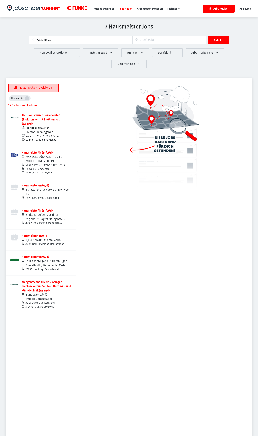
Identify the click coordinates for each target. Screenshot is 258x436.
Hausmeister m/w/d (34, 235)
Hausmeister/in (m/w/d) (37, 210)
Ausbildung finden (104, 8)
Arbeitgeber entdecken (150, 8)
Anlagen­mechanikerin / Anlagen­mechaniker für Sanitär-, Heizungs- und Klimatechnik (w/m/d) (46, 286)
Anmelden (245, 8)
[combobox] (80, 40)
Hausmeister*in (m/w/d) (37, 152)
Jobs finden (125, 8)
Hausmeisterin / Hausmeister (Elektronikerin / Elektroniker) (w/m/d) (41, 119)
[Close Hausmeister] (27, 98)
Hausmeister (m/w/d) (35, 185)
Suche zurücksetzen (24, 105)
